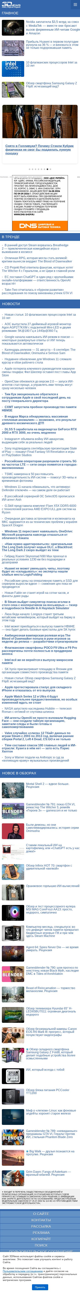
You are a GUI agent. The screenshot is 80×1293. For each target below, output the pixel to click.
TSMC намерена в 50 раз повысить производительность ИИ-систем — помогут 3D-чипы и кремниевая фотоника (39, 477)
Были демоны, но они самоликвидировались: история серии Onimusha (52, 827)
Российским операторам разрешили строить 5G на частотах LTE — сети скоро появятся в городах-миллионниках (39, 464)
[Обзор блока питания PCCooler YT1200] (13, 1096)
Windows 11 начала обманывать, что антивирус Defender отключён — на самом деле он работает (36, 488)
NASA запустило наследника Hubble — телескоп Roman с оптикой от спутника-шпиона (37, 710)
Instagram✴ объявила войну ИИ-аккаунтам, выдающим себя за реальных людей (33, 440)
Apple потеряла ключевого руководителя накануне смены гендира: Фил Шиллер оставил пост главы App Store (39, 372)
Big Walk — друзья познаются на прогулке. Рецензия (50, 1153)
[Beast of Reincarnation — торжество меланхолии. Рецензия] (13, 994)
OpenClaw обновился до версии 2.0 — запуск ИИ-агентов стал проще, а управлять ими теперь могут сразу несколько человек (37, 385)
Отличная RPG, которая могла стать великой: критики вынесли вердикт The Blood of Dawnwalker (37, 259)
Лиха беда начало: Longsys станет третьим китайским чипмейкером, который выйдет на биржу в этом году (38, 617)
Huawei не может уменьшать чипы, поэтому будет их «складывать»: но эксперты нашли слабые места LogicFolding (36, 571)
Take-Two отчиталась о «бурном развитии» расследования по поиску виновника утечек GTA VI (37, 291)
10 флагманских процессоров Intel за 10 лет (51, 64)
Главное (10, 13)
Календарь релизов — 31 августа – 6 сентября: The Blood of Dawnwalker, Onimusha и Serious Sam (39, 351)
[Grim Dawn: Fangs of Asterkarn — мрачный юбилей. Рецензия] (13, 1178)
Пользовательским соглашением (23, 1271)
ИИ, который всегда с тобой (45, 1069)
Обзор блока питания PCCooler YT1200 (47, 1092)
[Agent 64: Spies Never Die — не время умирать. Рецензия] (13, 954)
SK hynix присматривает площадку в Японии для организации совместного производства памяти (37, 670)
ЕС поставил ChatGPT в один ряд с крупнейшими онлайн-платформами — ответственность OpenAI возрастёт (37, 280)
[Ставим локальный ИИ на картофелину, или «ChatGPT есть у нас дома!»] (13, 852)
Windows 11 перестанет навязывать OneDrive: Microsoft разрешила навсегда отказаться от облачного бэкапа (37, 535)
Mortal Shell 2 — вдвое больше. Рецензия (47, 785)
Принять (40, 1287)
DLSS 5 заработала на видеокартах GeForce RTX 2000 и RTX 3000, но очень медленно (39, 431)
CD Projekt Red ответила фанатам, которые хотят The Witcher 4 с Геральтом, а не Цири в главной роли (38, 269)
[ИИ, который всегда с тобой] (13, 1076)
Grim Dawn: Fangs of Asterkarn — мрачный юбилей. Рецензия (48, 1173)
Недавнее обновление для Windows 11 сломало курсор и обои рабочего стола (36, 361)
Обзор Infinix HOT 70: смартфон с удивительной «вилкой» (49, 867)
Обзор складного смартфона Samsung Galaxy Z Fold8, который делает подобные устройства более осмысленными (50, 1054)
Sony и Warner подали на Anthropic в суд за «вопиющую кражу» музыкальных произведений (35, 759)
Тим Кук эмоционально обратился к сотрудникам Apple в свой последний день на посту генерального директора (36, 397)
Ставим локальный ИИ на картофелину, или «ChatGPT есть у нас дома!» (53, 848)
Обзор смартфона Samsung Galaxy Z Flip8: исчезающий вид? (51, 85)
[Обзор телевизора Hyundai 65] (13, 1015)
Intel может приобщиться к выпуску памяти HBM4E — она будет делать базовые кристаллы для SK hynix (38, 628)
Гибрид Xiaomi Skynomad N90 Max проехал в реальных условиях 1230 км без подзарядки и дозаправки (34, 559)
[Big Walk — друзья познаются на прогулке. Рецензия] (13, 1158)
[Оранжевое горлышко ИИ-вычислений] (13, 892)
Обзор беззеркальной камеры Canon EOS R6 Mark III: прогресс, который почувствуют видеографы (51, 1032)
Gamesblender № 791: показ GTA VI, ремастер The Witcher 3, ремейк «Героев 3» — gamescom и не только (51, 807)
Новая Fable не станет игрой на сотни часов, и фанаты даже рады (35, 594)
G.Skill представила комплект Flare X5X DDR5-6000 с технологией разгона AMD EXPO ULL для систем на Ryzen (39, 509)
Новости (11, 304)
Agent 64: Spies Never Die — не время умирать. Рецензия (52, 949)
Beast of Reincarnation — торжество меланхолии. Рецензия (50, 989)
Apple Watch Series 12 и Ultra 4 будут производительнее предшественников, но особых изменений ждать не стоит (39, 699)
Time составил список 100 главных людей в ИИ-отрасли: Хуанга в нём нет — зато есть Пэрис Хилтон (39, 748)
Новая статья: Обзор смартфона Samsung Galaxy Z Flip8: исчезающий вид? (39, 680)
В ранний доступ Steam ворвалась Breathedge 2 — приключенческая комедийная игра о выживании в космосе (35, 248)
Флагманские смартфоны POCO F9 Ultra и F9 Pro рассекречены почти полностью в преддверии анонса (39, 650)
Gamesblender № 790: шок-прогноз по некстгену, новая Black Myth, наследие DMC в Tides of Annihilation (52, 970)
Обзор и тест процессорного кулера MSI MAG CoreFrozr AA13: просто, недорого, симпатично (50, 909)
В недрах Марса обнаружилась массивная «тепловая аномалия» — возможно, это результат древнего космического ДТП (39, 420)
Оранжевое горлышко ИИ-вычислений (52, 886)
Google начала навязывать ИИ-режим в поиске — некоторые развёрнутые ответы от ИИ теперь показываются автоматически (38, 340)
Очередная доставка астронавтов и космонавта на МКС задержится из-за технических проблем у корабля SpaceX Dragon (39, 522)
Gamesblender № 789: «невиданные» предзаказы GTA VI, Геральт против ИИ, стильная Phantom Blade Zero (51, 1134)
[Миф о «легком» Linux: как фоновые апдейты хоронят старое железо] (13, 1117)
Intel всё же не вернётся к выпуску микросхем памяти (37, 661)
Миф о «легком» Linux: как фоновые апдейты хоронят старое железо (51, 1112)
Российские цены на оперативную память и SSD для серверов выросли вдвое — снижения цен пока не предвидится (40, 583)
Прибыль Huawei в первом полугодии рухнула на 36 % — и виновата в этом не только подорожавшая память (52, 44)
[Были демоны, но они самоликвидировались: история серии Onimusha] (13, 831)
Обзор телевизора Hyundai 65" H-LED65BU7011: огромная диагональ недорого (51, 1011)
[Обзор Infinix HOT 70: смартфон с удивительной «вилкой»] (13, 872)
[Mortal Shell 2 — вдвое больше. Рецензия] (13, 790)
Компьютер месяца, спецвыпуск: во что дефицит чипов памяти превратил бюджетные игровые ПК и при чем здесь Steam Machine (52, 931)
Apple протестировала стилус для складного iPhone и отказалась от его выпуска (37, 689)
